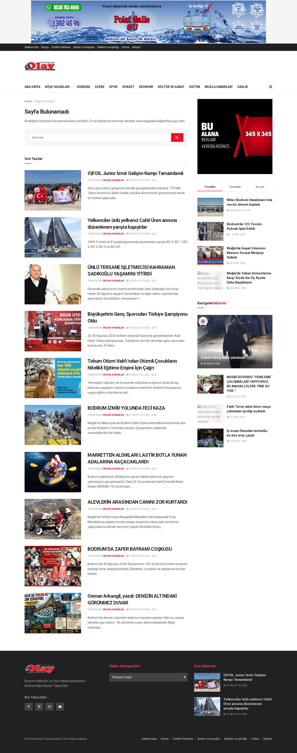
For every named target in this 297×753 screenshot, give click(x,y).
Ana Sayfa (32, 87)
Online (125, 47)
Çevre (99, 87)
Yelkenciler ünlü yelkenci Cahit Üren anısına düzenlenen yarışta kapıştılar (248, 703)
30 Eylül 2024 (237, 396)
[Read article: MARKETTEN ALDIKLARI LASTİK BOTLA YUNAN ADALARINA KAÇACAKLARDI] (53, 472)
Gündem (83, 87)
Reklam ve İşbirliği (108, 47)
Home (28, 101)
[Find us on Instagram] (49, 707)
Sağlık (242, 87)
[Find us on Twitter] (39, 707)
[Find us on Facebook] (29, 707)
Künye (45, 47)
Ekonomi (146, 87)
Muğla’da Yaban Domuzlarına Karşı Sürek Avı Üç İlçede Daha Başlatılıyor (249, 277)
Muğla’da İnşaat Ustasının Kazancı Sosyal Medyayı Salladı (246, 252)
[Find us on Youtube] (60, 707)
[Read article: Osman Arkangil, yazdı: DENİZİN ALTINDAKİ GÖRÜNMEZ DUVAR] (53, 613)
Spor (113, 87)
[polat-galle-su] (148, 21)
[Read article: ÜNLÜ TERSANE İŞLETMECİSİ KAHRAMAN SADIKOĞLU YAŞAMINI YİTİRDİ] (53, 284)
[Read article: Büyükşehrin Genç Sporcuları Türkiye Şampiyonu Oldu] (53, 331)
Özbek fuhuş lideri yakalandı (223, 357)
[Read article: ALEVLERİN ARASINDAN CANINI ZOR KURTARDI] (53, 519)
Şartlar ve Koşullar (84, 47)
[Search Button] (270, 86)
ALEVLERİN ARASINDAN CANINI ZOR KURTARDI (137, 502)
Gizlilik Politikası (61, 47)
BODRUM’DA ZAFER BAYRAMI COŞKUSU (130, 549)
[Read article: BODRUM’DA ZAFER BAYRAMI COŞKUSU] (53, 566)
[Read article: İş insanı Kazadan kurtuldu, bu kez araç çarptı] (210, 438)
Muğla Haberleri (218, 87)
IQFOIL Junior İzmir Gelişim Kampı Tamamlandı (136, 173)
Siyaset (128, 87)
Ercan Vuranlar (113, 180)
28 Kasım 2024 (211, 363)
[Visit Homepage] (40, 66)
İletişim (136, 47)
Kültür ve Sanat (171, 87)
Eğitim (194, 87)
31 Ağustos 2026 (138, 180)
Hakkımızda (32, 47)
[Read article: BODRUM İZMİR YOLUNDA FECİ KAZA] (53, 425)
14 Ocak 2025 (237, 417)
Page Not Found (44, 101)
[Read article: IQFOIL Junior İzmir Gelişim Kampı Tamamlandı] (53, 190)
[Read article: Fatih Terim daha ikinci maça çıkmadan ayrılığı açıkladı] (210, 413)
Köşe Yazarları (57, 87)
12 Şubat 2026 (237, 441)
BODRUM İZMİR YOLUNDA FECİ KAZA (126, 408)
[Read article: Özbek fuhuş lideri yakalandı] (234, 341)
